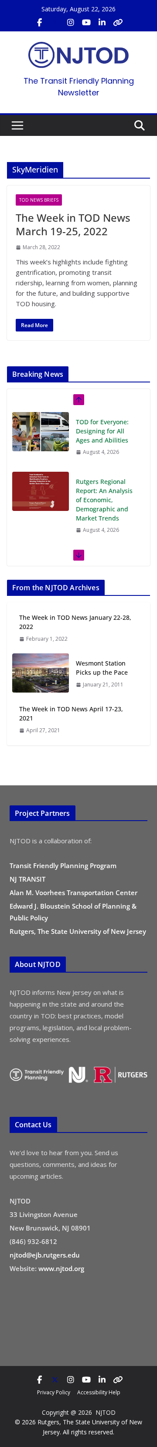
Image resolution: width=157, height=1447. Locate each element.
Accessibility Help (98, 1392)
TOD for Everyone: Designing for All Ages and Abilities (102, 431)
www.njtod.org (61, 1268)
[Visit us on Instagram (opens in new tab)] (70, 22)
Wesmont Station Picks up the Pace (102, 667)
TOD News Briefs (38, 200)
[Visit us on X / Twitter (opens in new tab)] (55, 22)
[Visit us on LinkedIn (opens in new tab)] (102, 22)
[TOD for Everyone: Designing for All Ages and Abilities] (40, 431)
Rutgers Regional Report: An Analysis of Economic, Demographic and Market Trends (104, 499)
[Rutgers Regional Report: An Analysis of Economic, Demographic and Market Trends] (40, 491)
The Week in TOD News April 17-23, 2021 (71, 713)
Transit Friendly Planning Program (63, 865)
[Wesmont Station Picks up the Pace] (40, 673)
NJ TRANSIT (27, 879)
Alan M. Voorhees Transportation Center (73, 892)
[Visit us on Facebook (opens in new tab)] (39, 22)
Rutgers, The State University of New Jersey (78, 931)
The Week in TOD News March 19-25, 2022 (73, 224)
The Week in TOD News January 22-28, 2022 (75, 622)
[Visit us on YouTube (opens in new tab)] (86, 22)
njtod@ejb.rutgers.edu (45, 1255)
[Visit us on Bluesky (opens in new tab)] (117, 22)
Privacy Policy (53, 1392)
